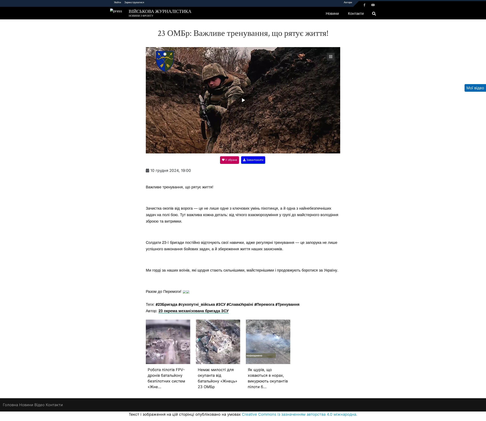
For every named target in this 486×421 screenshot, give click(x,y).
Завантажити (254, 159)
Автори (348, 2)
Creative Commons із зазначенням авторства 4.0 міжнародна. (299, 414)
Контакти (356, 13)
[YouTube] (373, 5)
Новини (332, 13)
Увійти (117, 2)
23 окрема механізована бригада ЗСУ (194, 310)
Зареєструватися (134, 2)
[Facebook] (364, 5)
